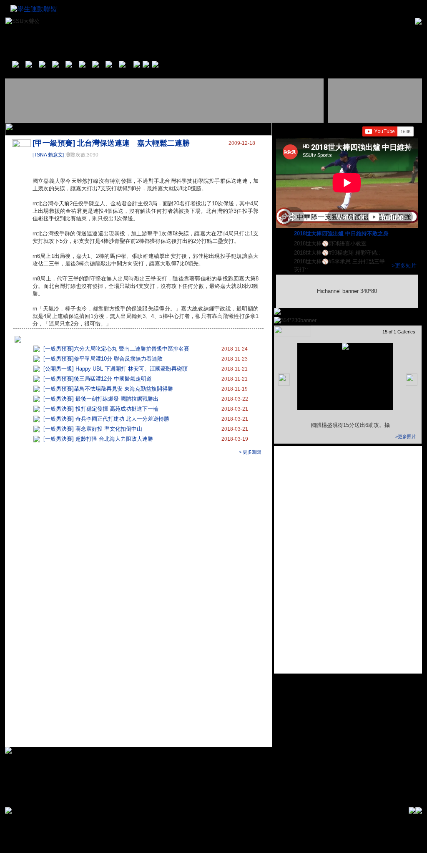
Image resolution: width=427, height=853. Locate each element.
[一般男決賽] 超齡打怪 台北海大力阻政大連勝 (98, 439)
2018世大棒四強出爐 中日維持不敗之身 (342, 233)
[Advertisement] (165, 100)
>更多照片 (405, 436)
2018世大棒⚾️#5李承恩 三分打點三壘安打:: (339, 265)
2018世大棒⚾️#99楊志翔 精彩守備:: (338, 253)
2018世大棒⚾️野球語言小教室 (331, 243)
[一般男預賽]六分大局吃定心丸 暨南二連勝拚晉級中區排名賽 (116, 349)
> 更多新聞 (250, 451)
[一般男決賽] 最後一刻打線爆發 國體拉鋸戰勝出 (100, 399)
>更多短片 (404, 265)
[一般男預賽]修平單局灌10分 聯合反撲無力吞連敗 (103, 359)
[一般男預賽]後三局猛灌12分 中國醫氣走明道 (97, 379)
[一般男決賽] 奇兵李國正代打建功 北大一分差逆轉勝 (106, 419)
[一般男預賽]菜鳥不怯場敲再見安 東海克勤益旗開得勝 (108, 389)
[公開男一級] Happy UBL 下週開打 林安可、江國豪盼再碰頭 (115, 369)
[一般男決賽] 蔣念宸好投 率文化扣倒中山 (92, 429)
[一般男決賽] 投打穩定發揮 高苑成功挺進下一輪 (100, 409)
